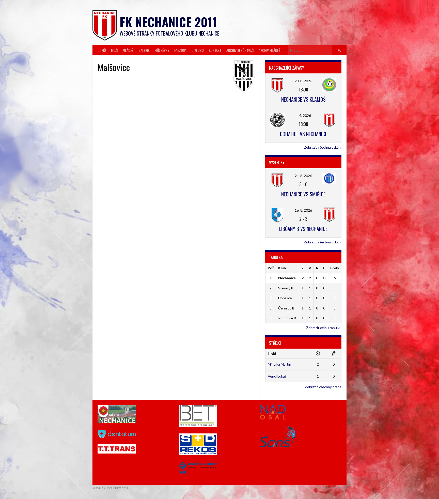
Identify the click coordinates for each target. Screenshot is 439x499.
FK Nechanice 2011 (168, 22)
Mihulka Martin (279, 364)
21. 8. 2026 (303, 176)
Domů (102, 50)
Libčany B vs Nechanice (303, 228)
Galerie (143, 50)
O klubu (198, 50)
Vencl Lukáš (277, 376)
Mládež (128, 50)
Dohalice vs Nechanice (303, 134)
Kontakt (215, 50)
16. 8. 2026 (303, 210)
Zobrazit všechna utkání (322, 147)
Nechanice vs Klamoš (303, 99)
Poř (271, 268)
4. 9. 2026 (303, 115)
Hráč (272, 353)
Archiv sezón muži (240, 50)
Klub (282, 268)
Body (334, 268)
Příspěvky (161, 50)
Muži (114, 50)
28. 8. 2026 (303, 81)
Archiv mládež (269, 50)
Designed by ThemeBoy (329, 488)
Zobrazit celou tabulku (323, 327)
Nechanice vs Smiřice (303, 194)
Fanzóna (180, 50)
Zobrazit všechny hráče (323, 387)
